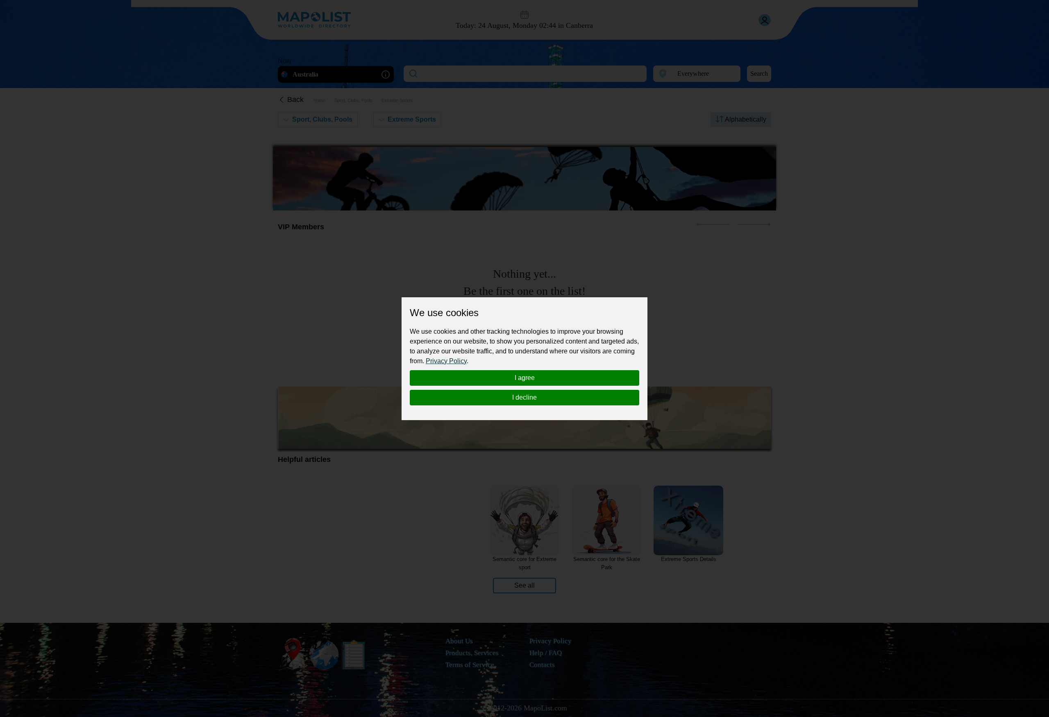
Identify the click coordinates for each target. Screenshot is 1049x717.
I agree (525, 377)
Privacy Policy (446, 360)
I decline (524, 397)
